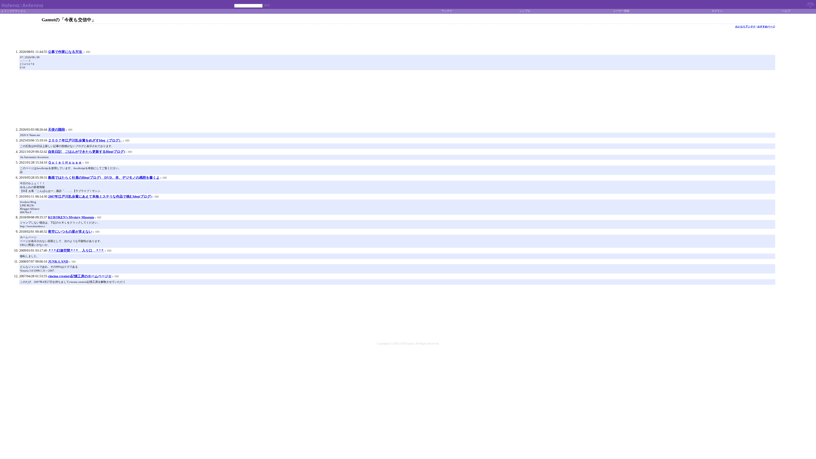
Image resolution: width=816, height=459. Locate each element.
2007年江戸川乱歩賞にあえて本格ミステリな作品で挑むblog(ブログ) (100, 196)
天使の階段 (56, 129)
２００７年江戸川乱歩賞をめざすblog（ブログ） (85, 140)
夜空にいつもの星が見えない (70, 231)
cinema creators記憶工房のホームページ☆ (80, 276)
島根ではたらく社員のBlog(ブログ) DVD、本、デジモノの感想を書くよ (104, 177)
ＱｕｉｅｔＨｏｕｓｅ (65, 162)
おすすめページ (766, 26)
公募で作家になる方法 (65, 52)
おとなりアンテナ (745, 26)
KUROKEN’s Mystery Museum (71, 217)
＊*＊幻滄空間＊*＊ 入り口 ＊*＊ (76, 250)
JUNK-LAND (58, 261)
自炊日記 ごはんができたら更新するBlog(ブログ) (86, 151)
